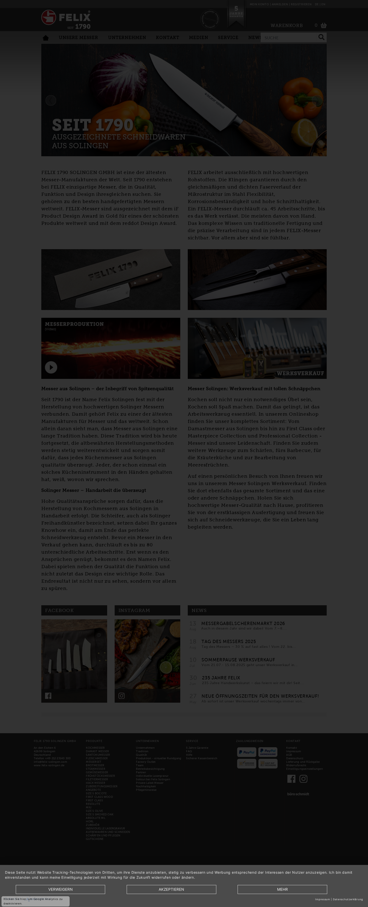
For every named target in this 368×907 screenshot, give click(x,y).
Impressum (322, 899)
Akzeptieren (171, 889)
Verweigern (60, 889)
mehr (282, 889)
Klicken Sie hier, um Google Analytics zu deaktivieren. (33, 901)
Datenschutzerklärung (348, 899)
